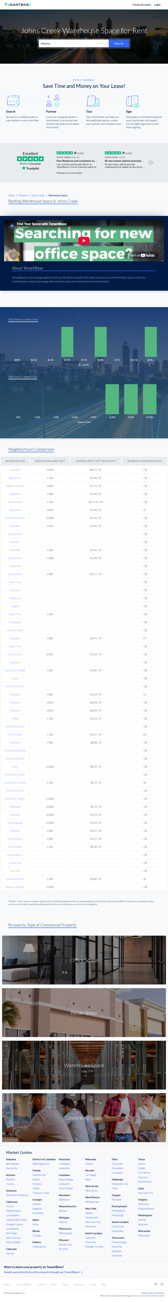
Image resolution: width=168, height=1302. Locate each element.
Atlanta (23, 195)
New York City (93, 1221)
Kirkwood (15, 662)
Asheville (90, 1237)
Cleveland (117, 1168)
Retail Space (84, 1012)
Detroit (63, 1221)
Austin (141, 1163)
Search (119, 43)
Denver (10, 1253)
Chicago (37, 1235)
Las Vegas (90, 1174)
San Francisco (13, 1237)
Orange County (14, 1224)
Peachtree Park (15, 790)
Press (53, 1284)
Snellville (15, 830)
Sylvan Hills (15, 862)
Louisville (64, 1168)
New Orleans (66, 1188)
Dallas (141, 1168)
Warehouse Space (84, 1065)
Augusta (37, 1208)
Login (157, 4)
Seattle (142, 1219)
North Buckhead (15, 726)
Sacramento (12, 1228)
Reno (88, 1179)
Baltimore (64, 1199)
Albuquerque (92, 1201)
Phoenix (10, 1179)
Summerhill (15, 846)
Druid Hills (15, 566)
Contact (40, 1284)
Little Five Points (15, 686)
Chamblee (15, 525)
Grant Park (15, 614)
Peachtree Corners (15, 782)
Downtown (15, 557)
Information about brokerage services (121, 1295)
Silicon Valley (13, 1242)
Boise (35, 1224)
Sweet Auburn (15, 854)
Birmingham (12, 1163)
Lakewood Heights (15, 670)
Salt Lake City (145, 1192)
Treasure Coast (40, 1192)
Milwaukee (144, 1235)
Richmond (143, 1203)
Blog (104, 1284)
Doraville (15, 549)
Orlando (37, 1183)
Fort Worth (144, 1172)
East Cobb (15, 582)
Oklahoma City (120, 1183)
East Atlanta (15, 574)
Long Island (91, 1217)
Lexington (64, 1163)
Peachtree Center (15, 774)
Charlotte (90, 1242)
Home (11, 195)
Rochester (91, 1226)
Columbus (117, 1172)
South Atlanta (15, 838)
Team (65, 1284)
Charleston (118, 1226)
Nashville (117, 1255)
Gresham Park (15, 630)
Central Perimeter (15, 517)
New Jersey (91, 1190)
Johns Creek (38, 195)
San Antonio (144, 1181)
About (7, 1284)
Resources (79, 1284)
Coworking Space (84, 1117)
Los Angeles (12, 1215)
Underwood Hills (15, 878)
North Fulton (15, 734)
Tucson (10, 1183)
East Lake (15, 590)
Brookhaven (15, 501)
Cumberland (15, 533)
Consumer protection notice (151, 1295)
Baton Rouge (66, 1179)
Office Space (84, 960)
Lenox (15, 678)
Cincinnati (117, 1163)
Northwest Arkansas (17, 1194)
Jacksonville (39, 1174)
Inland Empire (13, 1210)
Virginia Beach (146, 1208)
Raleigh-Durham (94, 1246)
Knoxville (117, 1246)
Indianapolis (39, 1246)
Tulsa (115, 1188)
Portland (116, 1199)
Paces (15, 766)
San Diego (11, 1233)
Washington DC (41, 1163)
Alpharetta (15, 477)
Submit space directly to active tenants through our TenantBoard (42, 1272)
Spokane (142, 1224)
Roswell (15, 814)
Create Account (141, 4)
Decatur (15, 541)
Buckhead (15, 509)
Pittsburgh (15, 806)
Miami (35, 1179)
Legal (93, 1284)
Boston (63, 1210)
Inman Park (15, 646)
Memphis (117, 1251)
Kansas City (65, 1244)
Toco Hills (15, 870)
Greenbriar (15, 622)
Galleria (15, 606)
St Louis (63, 1248)
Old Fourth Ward (15, 758)
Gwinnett (15, 638)
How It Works (23, 1284)
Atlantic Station (15, 485)
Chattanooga (119, 1242)
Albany (89, 1212)
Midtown (15, 702)
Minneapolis (65, 1233)
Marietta (15, 694)
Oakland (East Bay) (16, 1219)
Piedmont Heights (15, 798)
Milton (15, 718)
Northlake (15, 742)
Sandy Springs (15, 822)
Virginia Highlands (15, 886)
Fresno (10, 1206)
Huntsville (11, 1168)
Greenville (117, 1230)
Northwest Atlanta (15, 750)
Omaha (89, 1163)
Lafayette (64, 1183)
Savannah (37, 1212)
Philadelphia (118, 1210)
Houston (143, 1177)
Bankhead (15, 493)
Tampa (36, 1188)
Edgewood (15, 598)
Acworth (15, 469)
